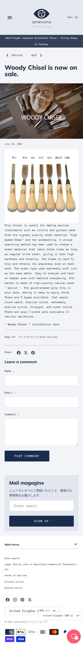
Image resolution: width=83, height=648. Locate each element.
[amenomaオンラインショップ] (41, 17)
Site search (12, 558)
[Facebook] (7, 600)
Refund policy (14, 588)
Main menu (12, 544)
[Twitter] (30, 600)
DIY (14, 337)
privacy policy (14, 581)
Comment (12, 414)
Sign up (41, 521)
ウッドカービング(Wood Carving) (38, 337)
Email (10, 392)
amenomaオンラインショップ (30, 622)
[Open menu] (10, 17)
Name (9, 371)
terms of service (16, 575)
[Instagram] (15, 600)
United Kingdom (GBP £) (58, 615)
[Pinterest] (22, 600)
